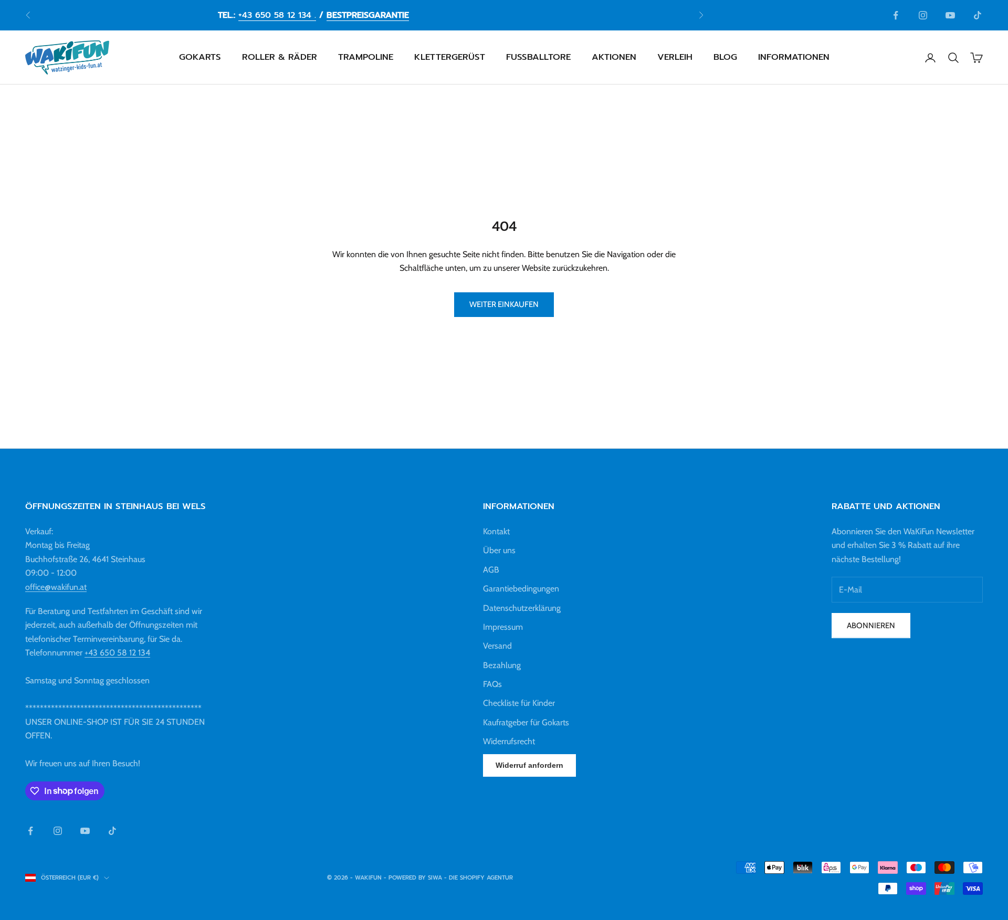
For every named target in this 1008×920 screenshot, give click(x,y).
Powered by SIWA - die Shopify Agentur (450, 877)
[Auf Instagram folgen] (923, 15)
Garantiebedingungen (521, 589)
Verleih (674, 57)
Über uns (499, 550)
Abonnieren (871, 625)
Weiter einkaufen (504, 304)
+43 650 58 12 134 (117, 653)
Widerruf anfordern (529, 765)
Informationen (794, 57)
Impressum (503, 627)
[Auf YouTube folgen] (950, 15)
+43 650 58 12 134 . (277, 15)
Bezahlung (502, 665)
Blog (725, 57)
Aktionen (614, 57)
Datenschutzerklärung (522, 608)
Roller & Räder (279, 57)
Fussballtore (538, 57)
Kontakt (496, 531)
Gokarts (200, 57)
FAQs (492, 684)
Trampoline (365, 57)
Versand (497, 646)
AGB (491, 570)
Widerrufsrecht (509, 741)
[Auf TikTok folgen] (977, 15)
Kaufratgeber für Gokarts (526, 722)
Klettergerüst (449, 57)
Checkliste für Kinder (519, 703)
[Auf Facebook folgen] (895, 15)
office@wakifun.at (56, 587)
